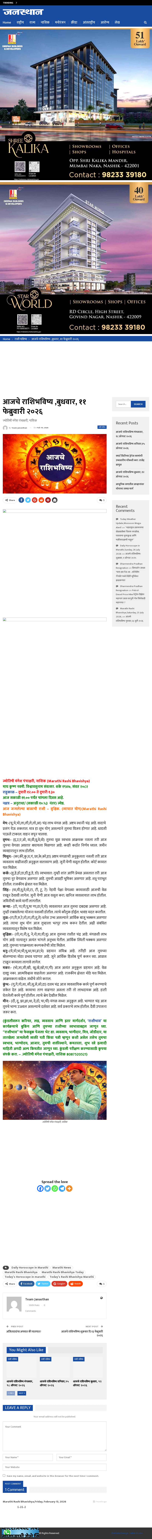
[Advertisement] (76, 369)
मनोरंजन (60, 22)
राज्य (32, 22)
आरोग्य (105, 22)
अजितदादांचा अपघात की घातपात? (23, 1331)
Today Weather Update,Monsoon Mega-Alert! (128, 523)
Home (7, 22)
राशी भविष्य (102, 427)
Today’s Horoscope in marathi (25, 1277)
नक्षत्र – (7, 803)
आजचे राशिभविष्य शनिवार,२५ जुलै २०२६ (37, 2)
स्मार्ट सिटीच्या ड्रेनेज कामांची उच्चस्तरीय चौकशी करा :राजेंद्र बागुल (130, 460)
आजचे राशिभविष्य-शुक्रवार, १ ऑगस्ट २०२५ (128, 556)
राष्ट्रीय (20, 22)
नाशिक (45, 22)
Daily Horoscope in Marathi (29, 1268)
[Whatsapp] (55, 1188)
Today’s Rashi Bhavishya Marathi (72, 1277)
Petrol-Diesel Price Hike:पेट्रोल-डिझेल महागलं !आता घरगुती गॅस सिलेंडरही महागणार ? (130, 596)
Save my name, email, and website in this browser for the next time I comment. (53, 1476)
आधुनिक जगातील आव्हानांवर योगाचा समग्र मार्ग (130, 486)
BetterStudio (136, 1533)
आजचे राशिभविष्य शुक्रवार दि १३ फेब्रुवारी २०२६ (82, 1333)
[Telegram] (62, 1188)
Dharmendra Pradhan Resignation (129, 566)
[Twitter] (47, 1188)
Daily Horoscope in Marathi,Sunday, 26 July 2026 (128, 550)
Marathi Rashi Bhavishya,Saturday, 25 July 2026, (130, 612)
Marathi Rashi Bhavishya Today (63, 1272)
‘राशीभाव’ (94, 1021)
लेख (117, 22)
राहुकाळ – (10, 792)
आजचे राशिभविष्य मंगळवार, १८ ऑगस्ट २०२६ (129, 434)
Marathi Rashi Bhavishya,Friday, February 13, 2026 (34, 1501)
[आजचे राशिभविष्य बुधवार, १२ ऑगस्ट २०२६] (88, 1367)
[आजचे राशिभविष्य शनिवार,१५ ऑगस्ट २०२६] (55, 1367)
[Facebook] (40, 1188)
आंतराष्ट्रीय (89, 22)
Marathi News (61, 1268)
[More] (69, 1188)
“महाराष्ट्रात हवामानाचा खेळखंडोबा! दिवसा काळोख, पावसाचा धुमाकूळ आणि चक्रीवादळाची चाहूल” (129, 533)
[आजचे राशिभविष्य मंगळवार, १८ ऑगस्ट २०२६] (22, 1367)
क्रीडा (74, 22)
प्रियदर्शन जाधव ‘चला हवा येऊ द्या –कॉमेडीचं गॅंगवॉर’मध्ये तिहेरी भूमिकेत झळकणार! (130, 574)
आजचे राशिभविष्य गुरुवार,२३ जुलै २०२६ (129, 619)
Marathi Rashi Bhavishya (21, 1272)
